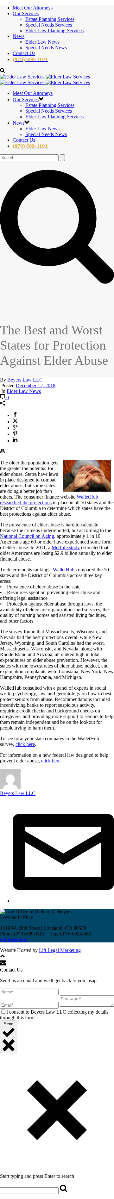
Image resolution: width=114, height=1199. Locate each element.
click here (25, 744)
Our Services (26, 13)
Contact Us (24, 53)
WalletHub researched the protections (49, 499)
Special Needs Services (48, 25)
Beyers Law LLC (25, 379)
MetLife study (66, 547)
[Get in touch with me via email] (63, 901)
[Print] (2, 452)
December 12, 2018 (35, 385)
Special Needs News (46, 47)
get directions (14, 939)
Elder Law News (42, 42)
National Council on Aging (27, 536)
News (18, 36)
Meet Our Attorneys (33, 7)
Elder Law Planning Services (54, 30)
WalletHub (63, 569)
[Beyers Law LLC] (45, 79)
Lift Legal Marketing (60, 950)
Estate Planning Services (49, 19)
